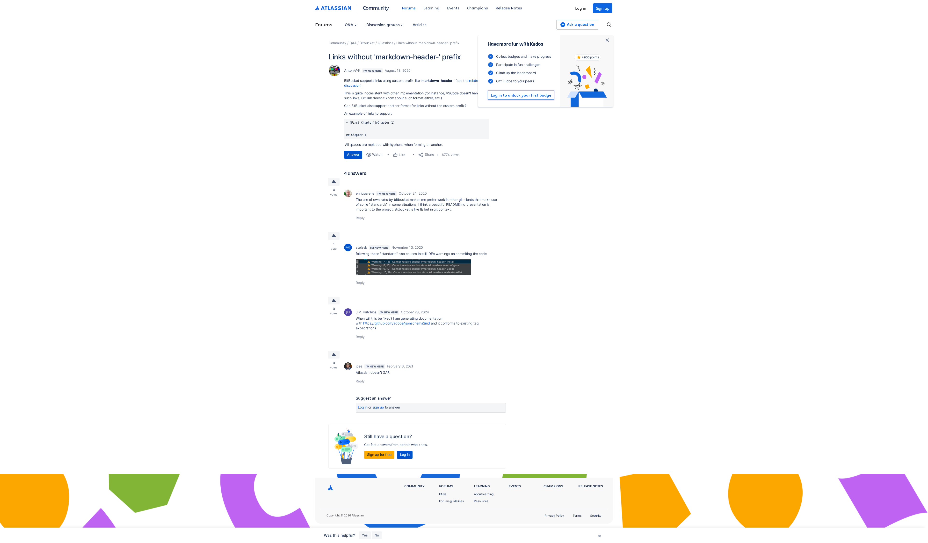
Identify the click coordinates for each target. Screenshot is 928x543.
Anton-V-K (352, 70)
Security (596, 515)
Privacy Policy (554, 515)
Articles (419, 24)
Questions (385, 43)
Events (453, 7)
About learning (483, 494)
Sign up (602, 8)
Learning (431, 7)
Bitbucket (367, 43)
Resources (481, 501)
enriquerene (365, 193)
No (377, 535)
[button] (413, 267)
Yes (365, 535)
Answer (353, 154)
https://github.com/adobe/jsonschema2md (396, 323)
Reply (360, 218)
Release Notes (509, 7)
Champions (477, 7)
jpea (359, 366)
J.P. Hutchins (366, 312)
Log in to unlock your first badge (521, 95)
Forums (409, 7)
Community (376, 7)
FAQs (442, 494)
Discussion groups (383, 24)
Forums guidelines (451, 501)
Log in (580, 8)
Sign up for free (379, 454)
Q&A (349, 24)
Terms (577, 515)
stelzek (361, 247)
